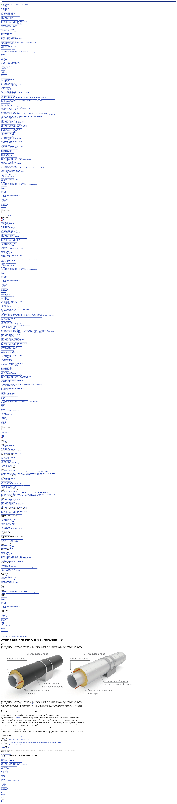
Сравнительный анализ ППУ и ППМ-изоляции (14, 744)
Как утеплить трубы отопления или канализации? (15, 739)
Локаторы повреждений (8, 49)
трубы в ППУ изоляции (33, 704)
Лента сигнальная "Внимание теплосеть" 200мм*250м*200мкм (19, 42)
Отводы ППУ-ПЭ (5, 87)
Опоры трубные (5, 30)
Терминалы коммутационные (9, 179)
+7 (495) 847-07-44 (6, 215)
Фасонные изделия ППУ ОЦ (9, 14)
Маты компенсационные (8, 43)
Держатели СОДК (6, 140)
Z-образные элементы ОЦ (8, 111)
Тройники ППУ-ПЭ (6, 89)
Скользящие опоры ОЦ (7, 153)
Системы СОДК (5, 45)
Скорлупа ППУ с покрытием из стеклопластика (14, 161)
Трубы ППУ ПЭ (5, 8)
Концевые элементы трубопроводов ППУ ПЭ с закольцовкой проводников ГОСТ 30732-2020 (28, 99)
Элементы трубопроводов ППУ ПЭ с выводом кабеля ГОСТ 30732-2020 (21, 100)
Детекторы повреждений (8, 46)
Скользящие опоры (6, 33)
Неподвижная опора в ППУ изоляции (12, 32)
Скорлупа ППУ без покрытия (9, 37)
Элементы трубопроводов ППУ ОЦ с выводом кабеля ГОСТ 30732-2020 (21, 116)
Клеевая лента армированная (9, 136)
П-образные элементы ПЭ (8, 93)
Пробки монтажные (6, 143)
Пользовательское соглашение (10, 62)
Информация (4, 199)
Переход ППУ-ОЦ (6, 104)
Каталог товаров (5, 78)
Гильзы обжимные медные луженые (11, 138)
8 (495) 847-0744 (5, 432)
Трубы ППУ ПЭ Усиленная (8, 10)
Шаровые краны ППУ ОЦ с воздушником (13, 122)
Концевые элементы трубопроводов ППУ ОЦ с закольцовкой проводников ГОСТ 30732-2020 (28, 114)
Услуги (3, 182)
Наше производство (6, 197)
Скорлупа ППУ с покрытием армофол (11, 38)
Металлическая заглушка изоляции (11, 170)
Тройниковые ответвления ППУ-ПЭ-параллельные (15, 92)
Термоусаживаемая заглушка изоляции (12, 171)
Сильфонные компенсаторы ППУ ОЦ (11, 24)
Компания (4, 186)
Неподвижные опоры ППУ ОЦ (9, 149)
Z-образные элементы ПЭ (8, 95)
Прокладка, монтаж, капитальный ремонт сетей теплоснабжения (20, 53)
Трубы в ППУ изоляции (7, 6)
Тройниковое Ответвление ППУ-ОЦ (11, 107)
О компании (4, 772)
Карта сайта (4, 74)
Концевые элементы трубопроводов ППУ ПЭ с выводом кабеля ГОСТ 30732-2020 (24, 97)
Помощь (3, 783)
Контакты (3, 207)
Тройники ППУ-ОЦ (6, 105)
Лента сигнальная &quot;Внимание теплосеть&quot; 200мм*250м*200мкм (22, 167)
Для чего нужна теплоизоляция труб (11, 737)
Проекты (3, 196)
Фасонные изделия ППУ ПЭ (9, 13)
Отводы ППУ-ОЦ (5, 103)
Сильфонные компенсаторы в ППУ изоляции (14, 21)
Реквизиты (4, 59)
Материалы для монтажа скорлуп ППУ (12, 163)
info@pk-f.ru (5, 756)
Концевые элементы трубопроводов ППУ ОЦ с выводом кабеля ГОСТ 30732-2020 (24, 113)
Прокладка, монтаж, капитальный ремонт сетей (14, 51)
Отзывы (3, 58)
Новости (3, 55)
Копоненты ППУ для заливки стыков (11, 141)
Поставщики (4, 72)
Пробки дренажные (6, 142)
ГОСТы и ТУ (4, 71)
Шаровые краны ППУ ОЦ (8, 18)
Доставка (3, 68)
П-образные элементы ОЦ (8, 109)
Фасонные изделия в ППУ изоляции (11, 12)
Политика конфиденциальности (10, 63)
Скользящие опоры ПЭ (7, 151)
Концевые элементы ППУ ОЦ (9, 112)
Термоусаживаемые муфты (8, 26)
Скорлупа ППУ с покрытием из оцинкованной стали (16, 159)
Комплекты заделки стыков (9, 25)
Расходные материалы (7, 178)
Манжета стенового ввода (8, 41)
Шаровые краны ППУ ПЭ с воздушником (12, 20)
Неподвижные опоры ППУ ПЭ (9, 147)
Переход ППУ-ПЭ (6, 88)
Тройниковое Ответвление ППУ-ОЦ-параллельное (15, 108)
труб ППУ (19, 717)
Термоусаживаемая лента (8, 137)
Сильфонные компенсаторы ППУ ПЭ (11, 22)
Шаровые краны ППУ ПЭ (8, 17)
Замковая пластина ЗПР (8, 29)
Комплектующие (5, 39)
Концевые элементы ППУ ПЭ (9, 96)
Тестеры (3, 180)
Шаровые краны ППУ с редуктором (11, 124)
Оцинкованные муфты (7, 28)
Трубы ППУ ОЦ (5, 9)
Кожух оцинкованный (7, 35)
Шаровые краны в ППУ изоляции (10, 16)
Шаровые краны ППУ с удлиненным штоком (14, 125)
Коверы (3, 47)
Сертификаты (5, 60)
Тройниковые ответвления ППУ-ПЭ (11, 91)
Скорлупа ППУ (5, 34)
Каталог (3, 759)
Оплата (3, 70)
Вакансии (3, 57)
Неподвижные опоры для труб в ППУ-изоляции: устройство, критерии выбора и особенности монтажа (31, 742)
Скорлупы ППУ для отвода (8, 162)
